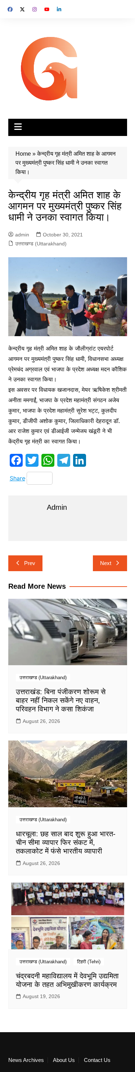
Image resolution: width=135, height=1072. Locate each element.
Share (17, 478)
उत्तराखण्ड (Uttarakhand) (41, 243)
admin (22, 235)
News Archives (26, 1060)
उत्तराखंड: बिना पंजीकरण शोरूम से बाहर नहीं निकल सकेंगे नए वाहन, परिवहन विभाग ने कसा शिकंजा (60, 700)
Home (23, 154)
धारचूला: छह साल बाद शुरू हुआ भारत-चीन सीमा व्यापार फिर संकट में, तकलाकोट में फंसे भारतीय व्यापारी (66, 842)
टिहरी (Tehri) (88, 961)
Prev (29, 563)
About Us (64, 1060)
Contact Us (97, 1060)
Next (105, 563)
